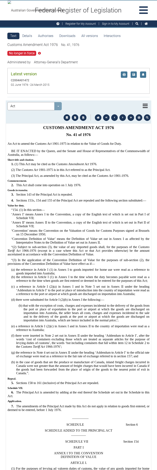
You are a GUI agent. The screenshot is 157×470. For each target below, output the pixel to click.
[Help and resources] (58, 23)
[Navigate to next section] (122, 117)
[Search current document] (147, 117)
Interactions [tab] (112, 36)
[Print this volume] (139, 117)
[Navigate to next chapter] (131, 117)
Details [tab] (27, 36)
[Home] (146, 23)
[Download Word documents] (83, 117)
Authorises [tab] (45, 36)
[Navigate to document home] (98, 117)
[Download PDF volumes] (75, 117)
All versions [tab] (89, 36)
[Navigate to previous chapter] (106, 117)
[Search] (137, 23)
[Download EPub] (67, 117)
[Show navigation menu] (145, 106)
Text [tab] (13, 36)
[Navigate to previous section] (114, 117)
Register (80, 23)
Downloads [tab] (67, 36)
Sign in (115, 23)
